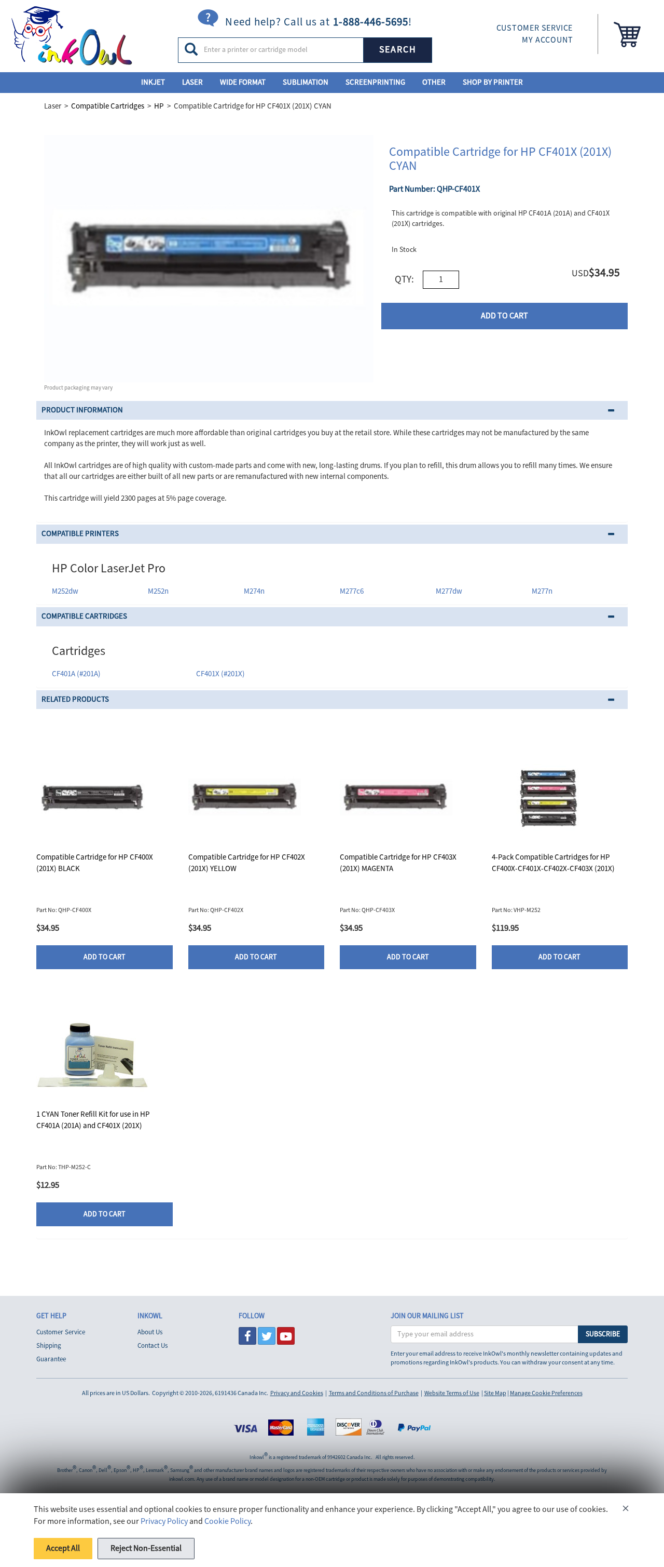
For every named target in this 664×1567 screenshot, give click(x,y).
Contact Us (152, 1345)
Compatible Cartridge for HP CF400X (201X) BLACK (94, 863)
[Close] (625, 1510)
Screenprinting (375, 82)
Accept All (63, 1548)
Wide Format (243, 82)
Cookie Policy (227, 1521)
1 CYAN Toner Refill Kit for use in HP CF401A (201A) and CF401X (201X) (93, 1120)
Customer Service (60, 1332)
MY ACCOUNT (547, 40)
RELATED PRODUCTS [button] (75, 699)
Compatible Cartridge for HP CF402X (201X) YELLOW (246, 863)
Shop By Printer (493, 82)
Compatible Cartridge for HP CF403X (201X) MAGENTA (398, 863)
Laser (192, 82)
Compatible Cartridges (107, 106)
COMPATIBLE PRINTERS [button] (80, 533)
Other (434, 82)
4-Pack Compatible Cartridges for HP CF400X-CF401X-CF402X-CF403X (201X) (553, 863)
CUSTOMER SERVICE (534, 28)
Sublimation (305, 82)
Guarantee (51, 1359)
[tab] (332, 410)
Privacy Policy (164, 1521)
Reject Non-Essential (146, 1548)
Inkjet (153, 82)
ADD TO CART (504, 316)
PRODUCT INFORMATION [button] (82, 410)
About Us (149, 1332)
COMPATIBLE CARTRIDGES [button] (84, 616)
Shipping (48, 1345)
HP (159, 106)
